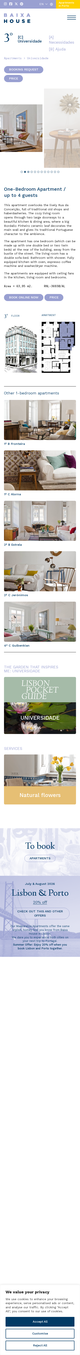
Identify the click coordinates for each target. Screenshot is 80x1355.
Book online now (23, 297)
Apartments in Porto (66, 4)
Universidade (37, 58)
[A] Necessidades (61, 40)
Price (13, 78)
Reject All (40, 1345)
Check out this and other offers (40, 913)
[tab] (22, 172)
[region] (40, 1320)
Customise (40, 1333)
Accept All (40, 1322)
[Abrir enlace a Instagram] (5, 4)
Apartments (13, 58)
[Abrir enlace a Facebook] (10, 4)
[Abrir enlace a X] (16, 4)
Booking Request (23, 69)
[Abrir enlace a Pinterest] (21, 4)
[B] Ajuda (57, 49)
